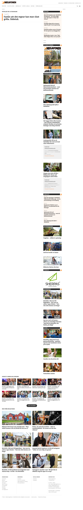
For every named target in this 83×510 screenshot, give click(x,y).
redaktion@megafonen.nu (55, 484)
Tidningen (66, 3)
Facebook (35, 478)
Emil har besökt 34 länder (50, 252)
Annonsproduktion (21, 482)
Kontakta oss (78, 3)
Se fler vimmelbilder (32, 405)
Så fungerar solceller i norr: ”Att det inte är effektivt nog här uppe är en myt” (44, 470)
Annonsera (60, 3)
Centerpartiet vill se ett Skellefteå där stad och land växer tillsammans (51, 141)
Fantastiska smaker (49, 373)
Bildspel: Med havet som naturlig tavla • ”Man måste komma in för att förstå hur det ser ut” (15, 427)
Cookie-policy (34, 497)
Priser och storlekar (21, 480)
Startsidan (4, 478)
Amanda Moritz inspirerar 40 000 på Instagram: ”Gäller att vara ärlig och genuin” (46, 449)
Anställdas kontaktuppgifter (53, 486)
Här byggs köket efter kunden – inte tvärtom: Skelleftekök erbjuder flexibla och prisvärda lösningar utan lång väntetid (52, 123)
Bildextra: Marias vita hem (51, 267)
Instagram (35, 480)
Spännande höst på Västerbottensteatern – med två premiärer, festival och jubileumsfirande (51, 88)
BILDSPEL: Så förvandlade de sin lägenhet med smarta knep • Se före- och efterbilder (15, 470)
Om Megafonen (71, 3)
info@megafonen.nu (55, 485)
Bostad (32, 6)
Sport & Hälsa (26, 6)
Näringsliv (18, 6)
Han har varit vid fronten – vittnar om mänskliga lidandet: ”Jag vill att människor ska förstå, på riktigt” (52, 322)
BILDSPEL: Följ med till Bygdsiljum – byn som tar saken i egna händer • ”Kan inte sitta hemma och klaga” (51, 303)
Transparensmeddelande (49, 155)
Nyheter (4, 6)
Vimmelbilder (39, 6)
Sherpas (44, 497)
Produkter (19, 478)
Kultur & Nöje (10, 6)
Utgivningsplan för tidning (22, 481)
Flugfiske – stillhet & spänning (52, 238)
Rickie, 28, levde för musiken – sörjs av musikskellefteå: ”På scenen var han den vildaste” (44, 428)
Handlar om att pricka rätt (51, 359)
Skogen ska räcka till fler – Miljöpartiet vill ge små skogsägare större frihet (51, 175)
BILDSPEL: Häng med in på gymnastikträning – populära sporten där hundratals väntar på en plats (52, 342)
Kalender (3, 486)
